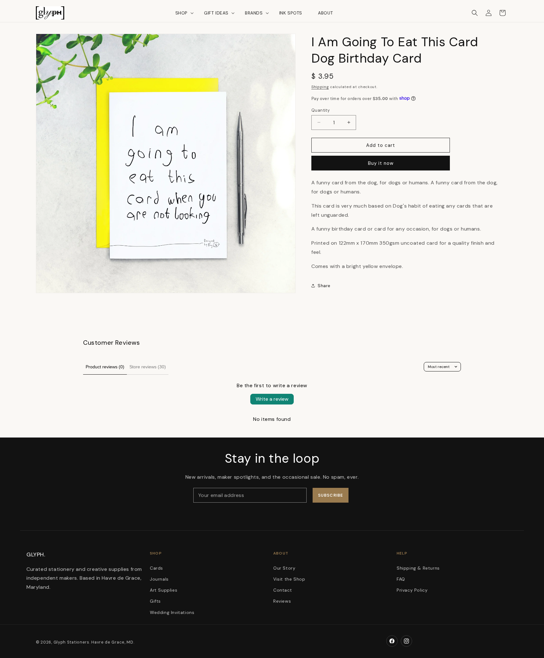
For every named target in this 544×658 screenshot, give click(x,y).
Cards (156, 568)
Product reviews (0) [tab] (105, 366)
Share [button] (324, 285)
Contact (282, 590)
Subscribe (330, 495)
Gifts (155, 601)
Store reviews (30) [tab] (147, 366)
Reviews (282, 601)
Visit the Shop (289, 579)
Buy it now (381, 163)
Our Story (284, 568)
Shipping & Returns (418, 568)
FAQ (401, 579)
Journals (159, 579)
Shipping (320, 86)
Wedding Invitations (172, 612)
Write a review (272, 399)
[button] (181, 13)
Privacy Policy (412, 590)
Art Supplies (163, 590)
